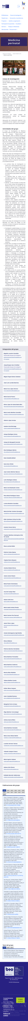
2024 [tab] (8, 790)
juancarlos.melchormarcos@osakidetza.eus (13, 473)
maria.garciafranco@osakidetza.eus (11, 398)
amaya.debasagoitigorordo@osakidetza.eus (13, 444)
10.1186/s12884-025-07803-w (13, 889)
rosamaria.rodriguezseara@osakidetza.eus (13, 497)
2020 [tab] (23, 790)
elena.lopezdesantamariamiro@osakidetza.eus (14, 406)
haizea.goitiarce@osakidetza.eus (11, 601)
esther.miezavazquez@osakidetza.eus (12, 690)
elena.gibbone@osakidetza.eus (10, 642)
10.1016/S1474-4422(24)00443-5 (13, 862)
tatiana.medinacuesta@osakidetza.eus (12, 682)
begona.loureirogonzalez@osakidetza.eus (13, 357)
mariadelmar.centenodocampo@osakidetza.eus (14, 513)
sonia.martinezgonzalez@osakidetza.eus (12, 729)
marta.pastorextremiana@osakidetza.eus (12, 585)
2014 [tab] (23, 792)
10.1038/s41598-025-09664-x (13, 901)
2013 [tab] (4, 794)
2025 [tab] (4, 790)
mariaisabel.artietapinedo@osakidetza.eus (13, 609)
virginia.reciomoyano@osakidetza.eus (12, 562)
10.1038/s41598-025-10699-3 (13, 938)
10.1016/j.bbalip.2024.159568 (13, 805)
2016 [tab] (16, 792)
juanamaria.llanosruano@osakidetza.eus (12, 577)
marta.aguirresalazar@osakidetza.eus (12, 761)
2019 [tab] (4, 792)
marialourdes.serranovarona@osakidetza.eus (13, 745)
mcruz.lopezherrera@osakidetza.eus (12, 390)
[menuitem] (5, 15)
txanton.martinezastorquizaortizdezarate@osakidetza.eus (14, 539)
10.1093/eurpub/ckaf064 (12, 914)
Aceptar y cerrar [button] (20, 1000)
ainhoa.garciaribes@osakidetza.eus (11, 721)
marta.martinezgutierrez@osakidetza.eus (12, 666)
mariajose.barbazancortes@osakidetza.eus (13, 489)
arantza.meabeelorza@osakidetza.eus (12, 570)
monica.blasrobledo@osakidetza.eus (11, 674)
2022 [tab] (16, 790)
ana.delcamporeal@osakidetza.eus (11, 593)
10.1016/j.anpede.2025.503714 (13, 833)
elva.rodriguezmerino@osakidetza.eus (12, 452)
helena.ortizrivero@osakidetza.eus (11, 769)
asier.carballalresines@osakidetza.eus (12, 698)
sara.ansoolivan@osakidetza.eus (11, 466)
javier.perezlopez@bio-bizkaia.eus (11, 625)
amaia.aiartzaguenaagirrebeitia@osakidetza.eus (14, 635)
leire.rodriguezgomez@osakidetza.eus (12, 481)
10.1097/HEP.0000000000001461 (14, 927)
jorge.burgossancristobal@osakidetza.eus (13, 368)
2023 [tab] (12, 790)
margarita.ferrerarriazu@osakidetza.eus (12, 706)
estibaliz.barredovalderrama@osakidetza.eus (13, 777)
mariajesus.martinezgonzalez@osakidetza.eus (14, 414)
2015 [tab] (19, 792)
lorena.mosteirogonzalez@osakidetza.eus (13, 505)
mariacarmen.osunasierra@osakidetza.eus (13, 529)
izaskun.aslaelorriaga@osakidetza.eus (12, 428)
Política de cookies (6, 1014)
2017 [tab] (12, 792)
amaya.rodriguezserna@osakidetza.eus (12, 436)
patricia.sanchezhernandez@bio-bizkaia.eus (13, 650)
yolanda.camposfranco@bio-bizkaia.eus (12, 753)
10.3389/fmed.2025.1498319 (13, 847)
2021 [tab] (19, 790)
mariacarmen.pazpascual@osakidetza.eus (13, 617)
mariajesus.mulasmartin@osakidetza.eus (12, 737)
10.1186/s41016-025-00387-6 (13, 820)
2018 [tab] (8, 792)
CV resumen (6, 359)
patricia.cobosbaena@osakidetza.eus (12, 554)
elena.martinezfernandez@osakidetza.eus (13, 658)
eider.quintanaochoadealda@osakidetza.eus (13, 521)
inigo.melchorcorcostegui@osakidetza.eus (13, 714)
